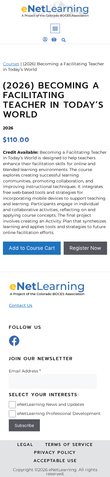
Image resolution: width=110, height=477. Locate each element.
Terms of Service (69, 445)
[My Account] (45, 39)
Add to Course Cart (32, 248)
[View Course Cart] (54, 39)
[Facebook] (14, 341)
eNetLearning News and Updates (50, 404)
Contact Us (20, 305)
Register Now (85, 248)
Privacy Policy (55, 452)
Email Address (23, 371)
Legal (25, 445)
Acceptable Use (55, 461)
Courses (11, 63)
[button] (55, 28)
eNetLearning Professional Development (59, 413)
